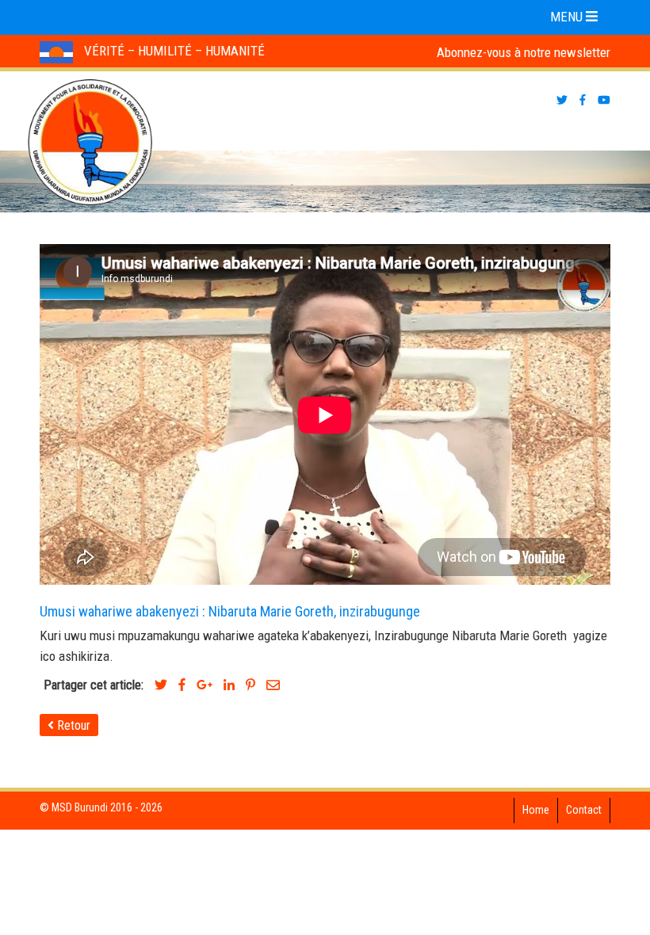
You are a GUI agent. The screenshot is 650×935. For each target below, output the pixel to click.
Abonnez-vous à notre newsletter (523, 52)
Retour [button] (72, 725)
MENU (568, 17)
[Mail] (273, 685)
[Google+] (204, 685)
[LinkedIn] (229, 685)
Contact (584, 809)
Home (535, 809)
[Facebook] (181, 685)
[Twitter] (161, 685)
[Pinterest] (250, 685)
